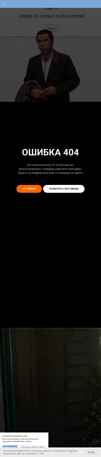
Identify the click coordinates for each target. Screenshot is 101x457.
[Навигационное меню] (4, 4)
